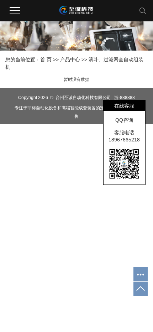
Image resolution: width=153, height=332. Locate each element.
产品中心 (70, 59)
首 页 (46, 59)
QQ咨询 (124, 120)
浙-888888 (124, 97)
